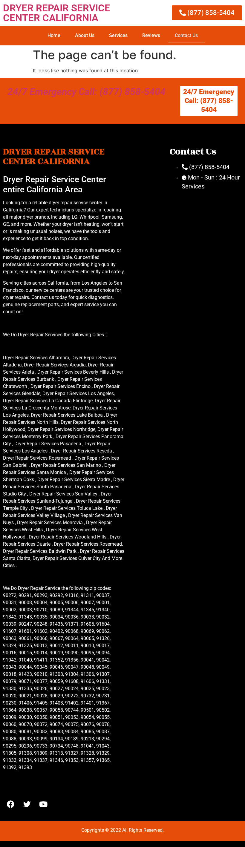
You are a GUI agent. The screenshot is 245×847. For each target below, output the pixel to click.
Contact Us (186, 35)
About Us (84, 35)
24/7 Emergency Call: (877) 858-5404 (86, 91)
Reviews (151, 35)
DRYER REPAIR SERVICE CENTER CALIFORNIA (56, 13)
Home (54, 35)
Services (118, 35)
